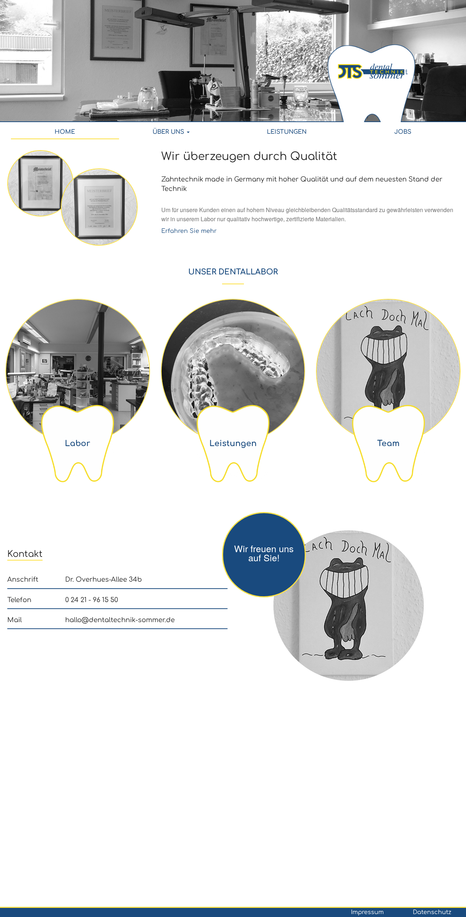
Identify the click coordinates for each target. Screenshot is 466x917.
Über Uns (169, 132)
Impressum (367, 912)
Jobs (402, 132)
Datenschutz (432, 912)
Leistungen (287, 132)
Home (65, 132)
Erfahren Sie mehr (189, 231)
